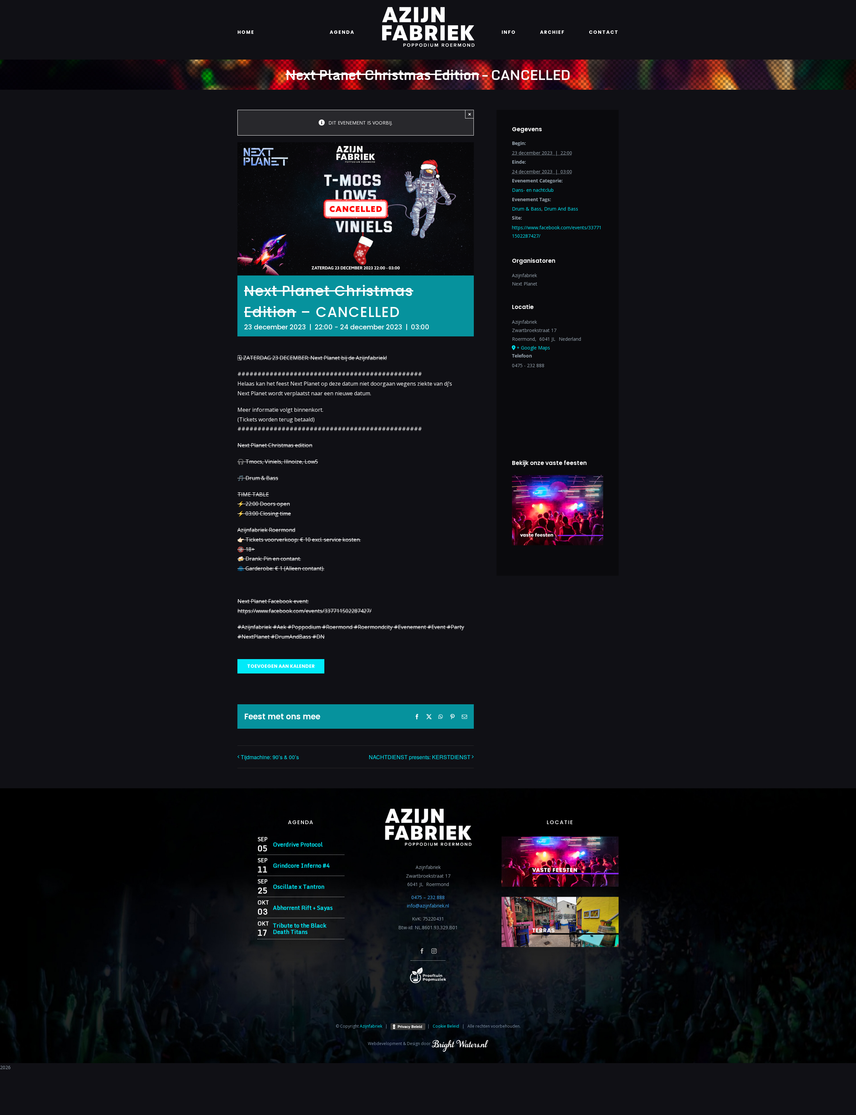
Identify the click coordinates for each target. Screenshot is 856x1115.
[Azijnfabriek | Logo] (428, 9)
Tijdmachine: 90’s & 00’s (270, 757)
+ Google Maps (533, 347)
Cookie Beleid (446, 1026)
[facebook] (422, 951)
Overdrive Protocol (298, 844)
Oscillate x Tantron (298, 886)
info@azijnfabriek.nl (428, 905)
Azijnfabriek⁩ (371, 1026)
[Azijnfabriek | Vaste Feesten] (560, 838)
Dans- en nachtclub (533, 190)
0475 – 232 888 (428, 897)
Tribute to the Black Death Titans (299, 928)
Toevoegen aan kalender (281, 666)
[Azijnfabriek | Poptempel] (428, 969)
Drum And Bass (561, 209)
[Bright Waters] (460, 1043)
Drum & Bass (526, 209)
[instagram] (434, 951)
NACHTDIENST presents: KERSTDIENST (419, 757)
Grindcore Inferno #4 (301, 865)
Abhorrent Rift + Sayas (303, 907)
